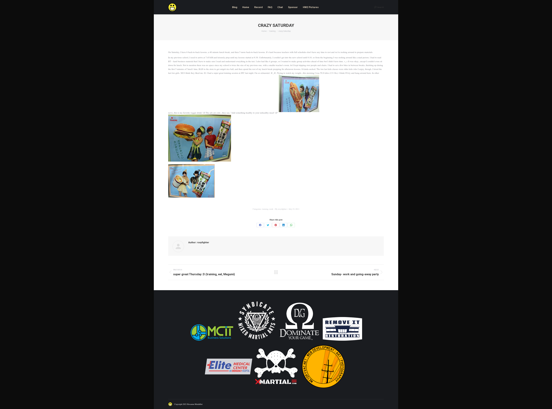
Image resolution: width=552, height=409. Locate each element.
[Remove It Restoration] (342, 341)
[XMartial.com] (276, 389)
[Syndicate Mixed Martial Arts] (257, 341)
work (271, 209)
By (281, 209)
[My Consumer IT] (212, 341)
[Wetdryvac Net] (323, 389)
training (265, 209)
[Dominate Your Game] (299, 341)
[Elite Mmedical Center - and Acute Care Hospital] (228, 389)
